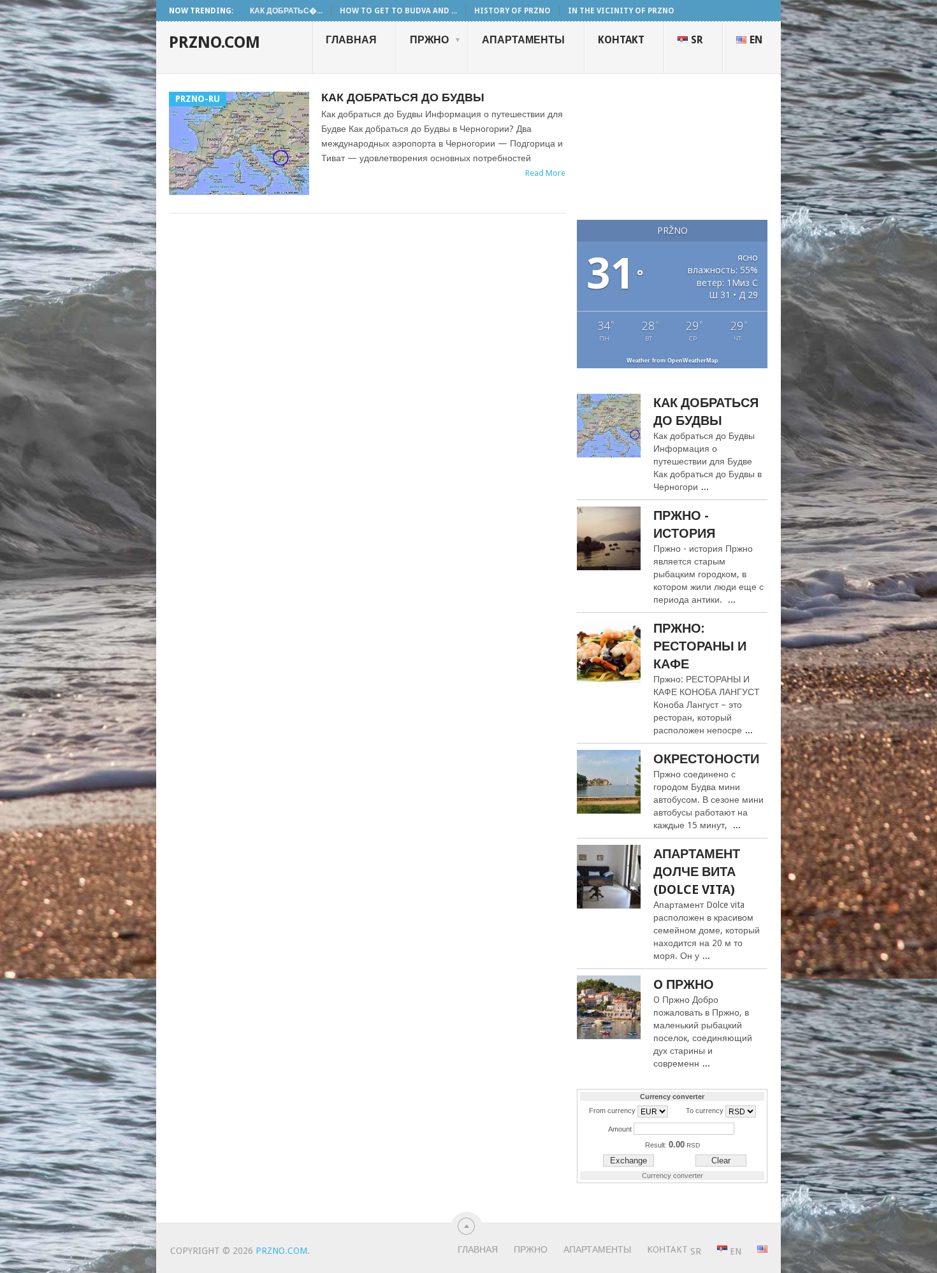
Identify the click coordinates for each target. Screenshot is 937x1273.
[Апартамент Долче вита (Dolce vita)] (609, 878)
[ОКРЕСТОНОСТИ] (609, 783)
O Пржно (683, 984)
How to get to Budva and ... (398, 10)
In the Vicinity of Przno (621, 10)
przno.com (214, 42)
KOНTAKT (621, 40)
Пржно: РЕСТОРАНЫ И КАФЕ (699, 646)
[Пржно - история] (609, 540)
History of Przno (512, 10)
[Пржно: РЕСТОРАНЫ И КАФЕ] (609, 652)
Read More (545, 173)
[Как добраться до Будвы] (609, 427)
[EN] (754, 1249)
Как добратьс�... (286, 10)
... (705, 487)
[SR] (714, 1249)
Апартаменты (523, 40)
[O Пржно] (609, 1008)
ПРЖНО (435, 40)
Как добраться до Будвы (402, 97)
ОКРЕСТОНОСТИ (706, 758)
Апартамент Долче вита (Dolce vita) (696, 871)
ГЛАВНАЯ (351, 40)
